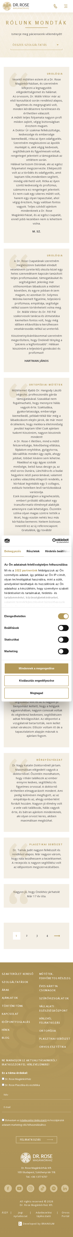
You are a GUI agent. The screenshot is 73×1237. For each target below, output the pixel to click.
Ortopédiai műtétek (46, 384)
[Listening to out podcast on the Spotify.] (53, 1188)
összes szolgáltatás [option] (30, 44)
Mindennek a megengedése (36, 668)
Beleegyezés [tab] (12, 551)
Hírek (6, 1029)
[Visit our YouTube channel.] (19, 1188)
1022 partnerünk (26, 570)
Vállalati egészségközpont (53, 1008)
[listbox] (36, 45)
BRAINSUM (48, 1223)
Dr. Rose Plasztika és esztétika (22, 1085)
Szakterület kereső (18, 973)
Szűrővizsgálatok (54, 998)
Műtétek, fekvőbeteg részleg (55, 976)
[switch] (63, 628)
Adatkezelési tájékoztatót (33, 1120)
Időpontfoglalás (16, 1021)
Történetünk (12, 1005)
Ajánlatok (10, 997)
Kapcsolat (10, 1013)
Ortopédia (47, 1030)
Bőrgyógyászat (49, 759)
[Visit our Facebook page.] (8, 1188)
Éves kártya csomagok (48, 988)
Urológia (55, 73)
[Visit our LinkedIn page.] (65, 1188)
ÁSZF (5, 1212)
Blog (6, 1037)
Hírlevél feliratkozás (49, 1020)
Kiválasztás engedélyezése (36, 680)
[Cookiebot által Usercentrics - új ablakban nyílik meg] (52, 540)
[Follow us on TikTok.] (42, 1188)
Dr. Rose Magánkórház (18, 1079)
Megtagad (36, 693)
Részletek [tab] (33, 551)
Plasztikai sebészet (46, 844)
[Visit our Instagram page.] (30, 1188)
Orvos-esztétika (52, 1046)
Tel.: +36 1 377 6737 (36, 1176)
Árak (5, 989)
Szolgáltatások (15, 981)
